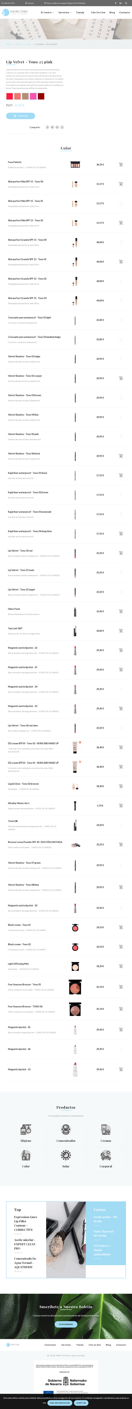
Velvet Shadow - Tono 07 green (24, 862)
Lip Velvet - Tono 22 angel (21, 589)
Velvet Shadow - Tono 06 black (24, 453)
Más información (60, 1403)
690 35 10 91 (9, 3)
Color (28, 44)
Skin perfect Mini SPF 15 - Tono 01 (25, 201)
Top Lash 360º (15, 628)
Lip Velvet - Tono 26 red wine (23, 725)
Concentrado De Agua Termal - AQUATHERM (25, 1263)
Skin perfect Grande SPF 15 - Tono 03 (27, 298)
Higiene (26, 1141)
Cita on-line (95, 1345)
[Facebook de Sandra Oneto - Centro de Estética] (115, 3)
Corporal (106, 1166)
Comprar (22, 116)
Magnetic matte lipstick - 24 (22, 686)
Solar (65, 1166)
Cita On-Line (98, 12)
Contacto (124, 12)
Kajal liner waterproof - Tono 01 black (27, 473)
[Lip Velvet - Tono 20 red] (10, 96)
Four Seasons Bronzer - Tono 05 (24, 984)
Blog (112, 12)
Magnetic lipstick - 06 (19, 1049)
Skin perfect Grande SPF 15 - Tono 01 (27, 259)
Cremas (106, 1141)
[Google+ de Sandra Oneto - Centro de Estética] (120, 3)
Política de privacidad (74, 1355)
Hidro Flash (14, 608)
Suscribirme (66, 1324)
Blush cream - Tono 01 (19, 924)
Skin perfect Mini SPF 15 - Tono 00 (25, 181)
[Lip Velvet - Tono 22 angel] (25, 96)
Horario (31, 3)
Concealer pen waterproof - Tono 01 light (29, 317)
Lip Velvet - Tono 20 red (20, 550)
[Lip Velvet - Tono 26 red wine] (41, 96)
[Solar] (66, 1155)
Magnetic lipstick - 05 (19, 1027)
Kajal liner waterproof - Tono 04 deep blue (30, 531)
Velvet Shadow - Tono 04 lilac (23, 414)
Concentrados (65, 1141)
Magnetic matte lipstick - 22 (22, 647)
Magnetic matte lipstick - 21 (22, 667)
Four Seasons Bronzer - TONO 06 (25, 1006)
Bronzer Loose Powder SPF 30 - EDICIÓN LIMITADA (35, 842)
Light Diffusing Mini (18, 963)
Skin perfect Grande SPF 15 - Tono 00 (27, 239)
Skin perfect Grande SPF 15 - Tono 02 (27, 278)
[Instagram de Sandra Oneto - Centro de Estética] (126, 3)
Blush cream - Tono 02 (19, 944)
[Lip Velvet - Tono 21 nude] (17, 96)
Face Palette (14, 162)
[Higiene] (26, 1129)
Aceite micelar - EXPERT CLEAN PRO (24, 1244)
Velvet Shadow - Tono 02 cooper (25, 375)
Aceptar (81, 1403)
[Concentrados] (66, 1129)
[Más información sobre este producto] (75, 164)
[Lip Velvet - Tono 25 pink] (33, 96)
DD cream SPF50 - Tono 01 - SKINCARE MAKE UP (33, 762)
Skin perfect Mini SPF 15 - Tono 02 (25, 220)
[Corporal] (106, 1155)
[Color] (26, 1155)
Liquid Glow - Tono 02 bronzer (23, 783)
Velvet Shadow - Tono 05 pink (23, 434)
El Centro (46, 12)
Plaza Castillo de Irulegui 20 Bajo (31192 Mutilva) (65, 3)
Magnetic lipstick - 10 (19, 1069)
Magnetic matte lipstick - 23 (22, 706)
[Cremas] (106, 1129)
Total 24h (13, 821)
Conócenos (50, 1345)
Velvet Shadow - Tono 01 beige (24, 356)
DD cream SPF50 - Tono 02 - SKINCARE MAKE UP (33, 743)
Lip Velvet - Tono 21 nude (21, 570)
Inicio (8, 44)
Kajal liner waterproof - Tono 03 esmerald (29, 511)
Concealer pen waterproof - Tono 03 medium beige (34, 337)
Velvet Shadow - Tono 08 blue (23, 884)
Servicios (64, 12)
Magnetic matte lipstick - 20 (22, 905)
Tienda (80, 12)
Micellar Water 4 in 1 (18, 803)
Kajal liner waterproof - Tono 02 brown (28, 492)
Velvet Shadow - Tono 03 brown (24, 395)
